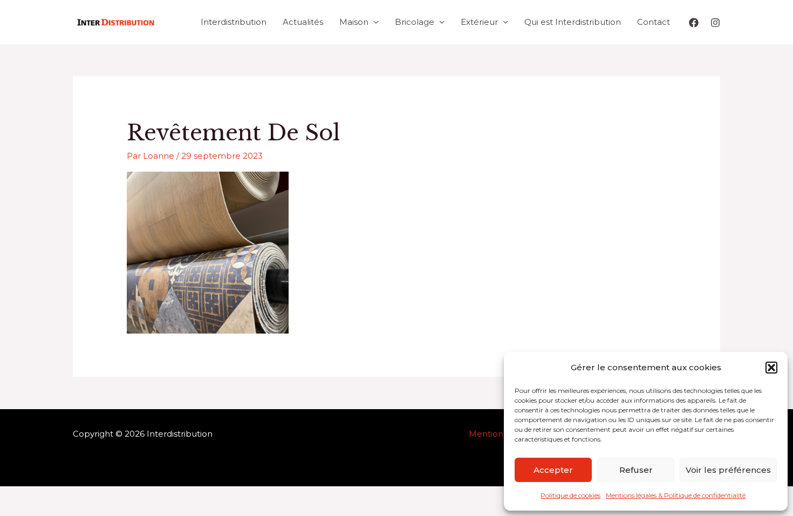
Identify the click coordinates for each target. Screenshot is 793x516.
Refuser (636, 470)
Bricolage (414, 22)
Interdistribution (233, 22)
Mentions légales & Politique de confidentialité (676, 495)
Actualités (303, 22)
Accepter (553, 470)
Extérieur (479, 22)
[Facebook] (694, 23)
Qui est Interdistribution (572, 22)
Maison (353, 22)
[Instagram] (715, 23)
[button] (771, 367)
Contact (653, 22)
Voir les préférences (728, 470)
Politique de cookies (570, 495)
